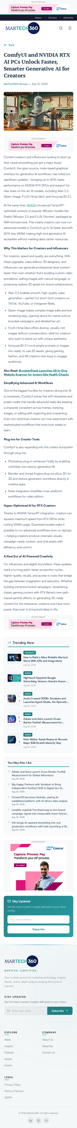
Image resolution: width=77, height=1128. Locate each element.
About (38, 17)
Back (11, 45)
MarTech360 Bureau (16, 83)
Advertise (68, 17)
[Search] (61, 28)
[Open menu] (70, 28)
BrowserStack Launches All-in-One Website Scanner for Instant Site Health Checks (36, 372)
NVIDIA (32, 205)
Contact (52, 17)
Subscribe (39, 929)
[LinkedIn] (31, 1121)
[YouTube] (46, 1121)
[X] (38, 1121)
